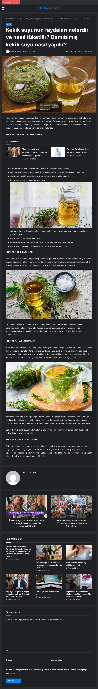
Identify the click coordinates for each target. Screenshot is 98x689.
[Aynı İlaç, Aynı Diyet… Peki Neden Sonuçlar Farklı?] (58, 152)
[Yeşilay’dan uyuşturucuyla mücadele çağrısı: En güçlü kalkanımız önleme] (19, 581)
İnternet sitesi (56, 660)
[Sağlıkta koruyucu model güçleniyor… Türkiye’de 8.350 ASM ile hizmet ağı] (79, 581)
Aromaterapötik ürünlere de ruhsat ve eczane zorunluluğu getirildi (49, 564)
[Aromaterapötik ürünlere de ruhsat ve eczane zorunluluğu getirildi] (49, 552)
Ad (7, 650)
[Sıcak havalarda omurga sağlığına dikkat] (79, 552)
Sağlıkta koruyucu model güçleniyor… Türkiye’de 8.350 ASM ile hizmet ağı (78, 594)
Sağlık (19, 19)
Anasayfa (11, 19)
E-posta (10, 660)
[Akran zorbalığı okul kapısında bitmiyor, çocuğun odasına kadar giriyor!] (13, 152)
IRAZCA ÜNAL (15, 52)
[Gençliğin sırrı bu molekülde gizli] (49, 581)
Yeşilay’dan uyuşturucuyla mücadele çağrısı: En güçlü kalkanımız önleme (17, 594)
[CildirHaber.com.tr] (49, 8)
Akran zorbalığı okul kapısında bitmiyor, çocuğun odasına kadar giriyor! (34, 152)
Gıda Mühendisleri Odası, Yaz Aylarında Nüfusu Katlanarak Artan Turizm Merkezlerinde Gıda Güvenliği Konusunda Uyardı (19, 551)
